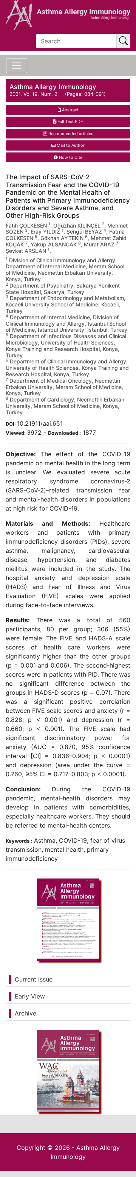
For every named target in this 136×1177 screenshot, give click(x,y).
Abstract (70, 109)
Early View (30, 996)
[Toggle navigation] (16, 65)
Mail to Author (70, 145)
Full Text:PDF (69, 121)
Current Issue (34, 979)
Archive (25, 1013)
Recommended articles (70, 133)
